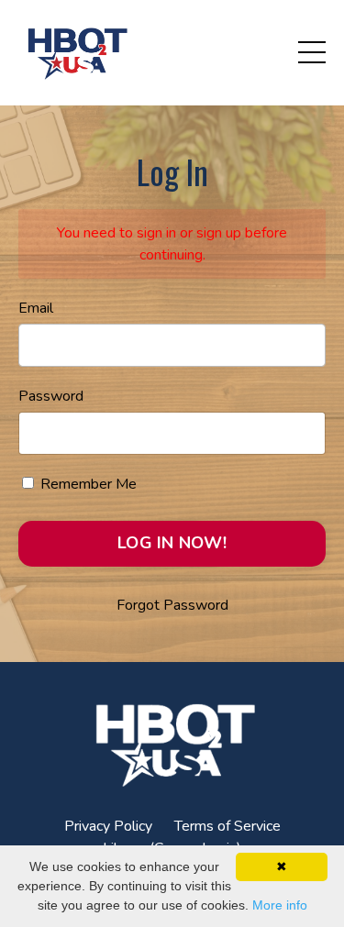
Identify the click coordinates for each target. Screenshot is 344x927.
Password (50, 396)
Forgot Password (172, 605)
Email (35, 308)
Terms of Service (227, 826)
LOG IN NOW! (172, 543)
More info (279, 905)
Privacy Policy (108, 826)
